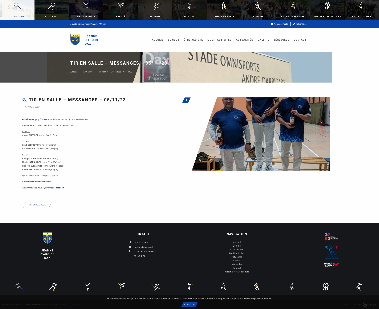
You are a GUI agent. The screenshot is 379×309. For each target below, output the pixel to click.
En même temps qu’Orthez (34, 119)
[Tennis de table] (223, 287)
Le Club (173, 39)
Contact (300, 39)
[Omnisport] (19, 287)
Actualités (244, 39)
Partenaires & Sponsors (236, 272)
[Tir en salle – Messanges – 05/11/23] (260, 134)
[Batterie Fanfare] (291, 287)
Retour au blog (37, 205)
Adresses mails (281, 24)
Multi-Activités (219, 39)
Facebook (59, 188)
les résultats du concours (39, 181)
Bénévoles (281, 39)
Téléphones (301, 24)
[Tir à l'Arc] (189, 287)
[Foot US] (257, 287)
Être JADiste (193, 39)
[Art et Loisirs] (359, 287)
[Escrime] (155, 287)
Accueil (158, 39)
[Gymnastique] (87, 287)
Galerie (263, 39)
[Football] (53, 287)
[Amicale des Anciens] (325, 287)
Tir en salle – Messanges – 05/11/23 (115, 72)
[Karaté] (121, 287)
